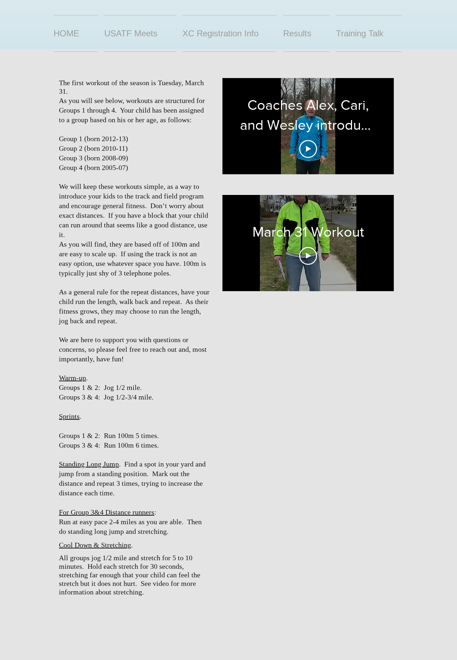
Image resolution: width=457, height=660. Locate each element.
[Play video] (308, 149)
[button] (306, 33)
